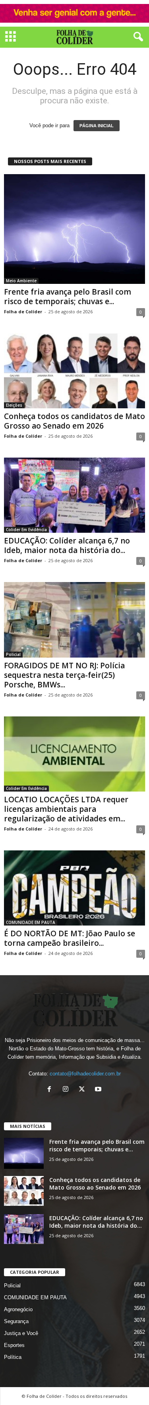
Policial (13, 654)
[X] (83, 1090)
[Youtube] (99, 1090)
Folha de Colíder (23, 311)
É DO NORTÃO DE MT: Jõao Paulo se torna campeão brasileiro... (69, 938)
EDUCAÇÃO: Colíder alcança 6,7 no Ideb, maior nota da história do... (67, 545)
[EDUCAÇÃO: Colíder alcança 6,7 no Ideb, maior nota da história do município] (74, 495)
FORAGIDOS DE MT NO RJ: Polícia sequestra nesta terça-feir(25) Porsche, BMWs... (64, 675)
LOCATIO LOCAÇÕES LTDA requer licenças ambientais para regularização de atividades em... (66, 809)
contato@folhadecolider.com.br (85, 1074)
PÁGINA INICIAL (96, 125)
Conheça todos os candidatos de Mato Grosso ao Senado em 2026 (74, 421)
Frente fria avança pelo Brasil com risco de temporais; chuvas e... (67, 297)
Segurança (16, 1321)
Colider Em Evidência (26, 529)
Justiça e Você (21, 1333)
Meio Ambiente (21, 280)
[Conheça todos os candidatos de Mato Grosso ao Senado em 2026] (74, 370)
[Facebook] (51, 1090)
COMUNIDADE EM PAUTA (30, 922)
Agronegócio (18, 1309)
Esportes (14, 1345)
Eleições (14, 405)
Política (12, 1357)
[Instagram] (67, 1090)
